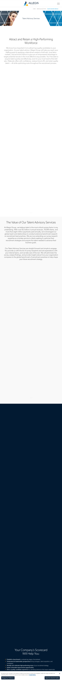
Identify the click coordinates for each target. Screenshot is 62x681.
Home (31, 4)
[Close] (59, 673)
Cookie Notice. (32, 674)
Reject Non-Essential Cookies (52, 677)
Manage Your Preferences (8, 677)
